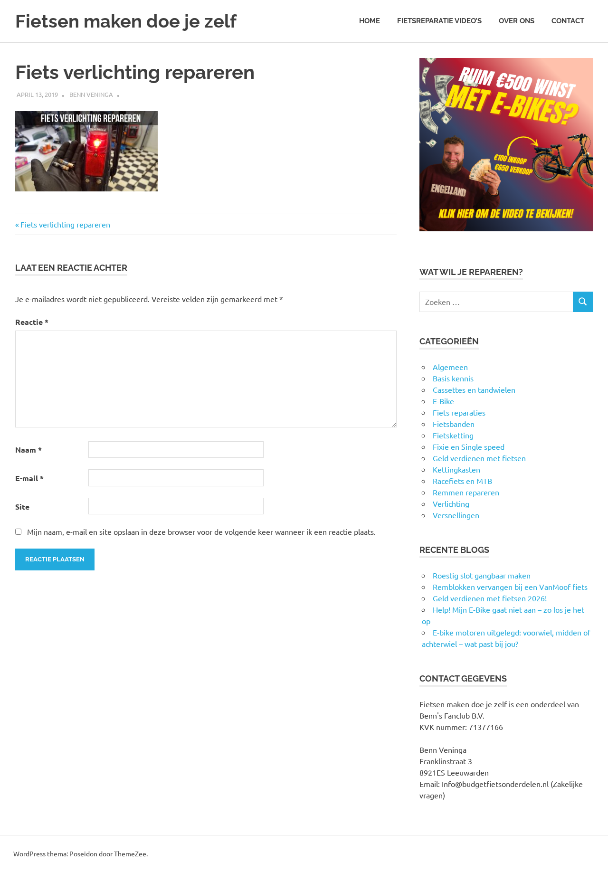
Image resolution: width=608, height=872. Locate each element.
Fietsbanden (454, 423)
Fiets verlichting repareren (65, 224)
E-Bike (443, 401)
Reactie (31, 322)
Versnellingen (456, 515)
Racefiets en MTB (462, 480)
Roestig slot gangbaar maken (482, 575)
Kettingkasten (456, 469)
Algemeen (450, 366)
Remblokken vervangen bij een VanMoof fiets (510, 586)
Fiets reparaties (459, 412)
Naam (28, 450)
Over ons (516, 21)
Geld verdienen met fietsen (479, 458)
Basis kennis (453, 378)
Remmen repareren (466, 492)
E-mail (29, 478)
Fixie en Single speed (468, 446)
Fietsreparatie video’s (439, 21)
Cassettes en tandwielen (474, 389)
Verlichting (451, 503)
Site (22, 507)
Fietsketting (453, 435)
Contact (567, 21)
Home (369, 21)
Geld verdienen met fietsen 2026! (490, 598)
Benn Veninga (91, 94)
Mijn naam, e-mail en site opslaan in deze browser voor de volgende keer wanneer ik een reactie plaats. (201, 531)
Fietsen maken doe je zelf (126, 21)
